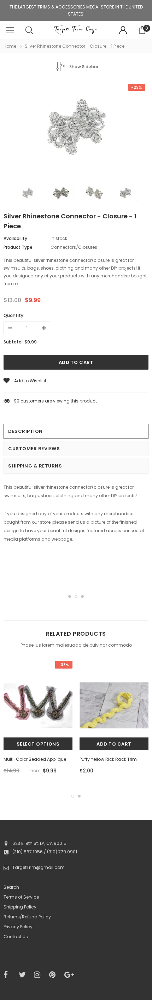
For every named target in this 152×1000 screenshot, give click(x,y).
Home (10, 46)
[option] (76, 129)
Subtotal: (14, 342)
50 (16, 401)
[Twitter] (24, 975)
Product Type (18, 247)
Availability (15, 238)
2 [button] (76, 596)
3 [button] (82, 596)
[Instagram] (39, 975)
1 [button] (69, 596)
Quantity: (14, 315)
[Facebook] (9, 975)
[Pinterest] (54, 975)
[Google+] (69, 975)
